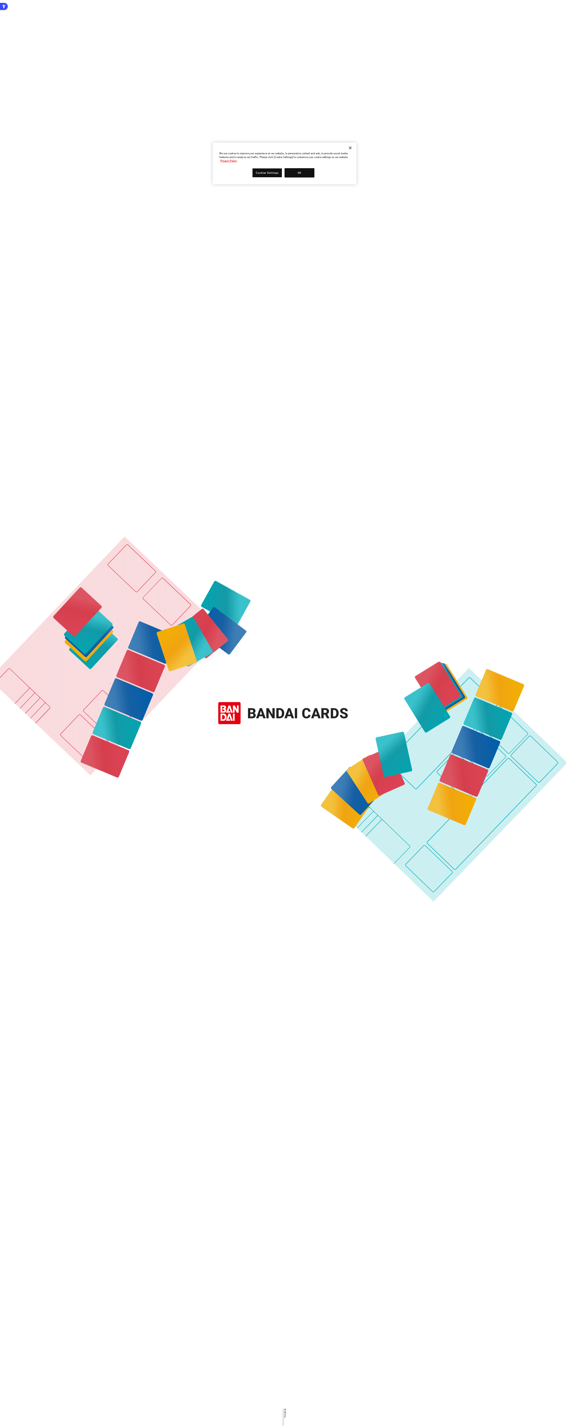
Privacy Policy (228, 160)
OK (299, 172)
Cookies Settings (267, 172)
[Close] (350, 148)
